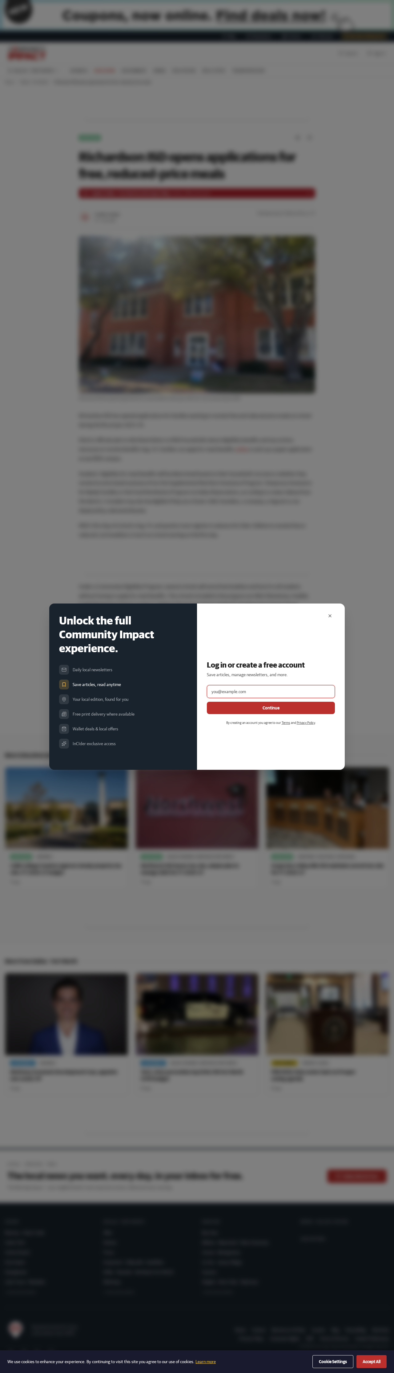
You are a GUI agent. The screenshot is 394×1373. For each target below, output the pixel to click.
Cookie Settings (333, 1361)
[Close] (330, 616)
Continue (271, 707)
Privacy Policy (306, 723)
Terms (286, 723)
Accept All (371, 1361)
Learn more (205, 1361)
